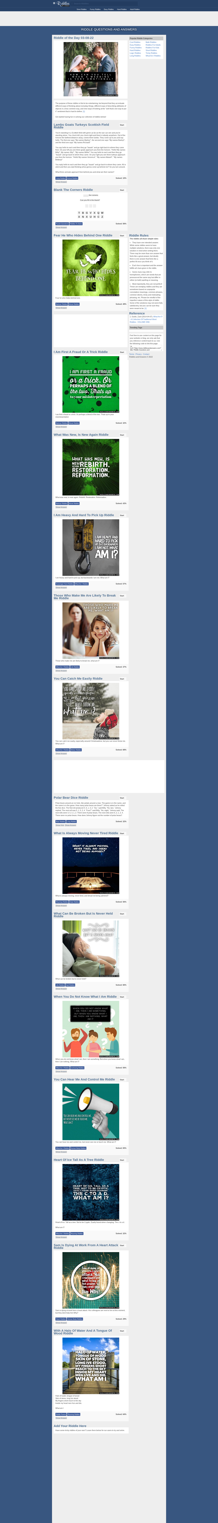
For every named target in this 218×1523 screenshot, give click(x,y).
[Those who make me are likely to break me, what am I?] (90, 659)
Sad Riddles (70, 985)
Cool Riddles (135, 42)
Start (122, 125)
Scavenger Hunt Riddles (64, 584)
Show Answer (61, 182)
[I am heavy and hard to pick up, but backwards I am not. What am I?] (90, 576)
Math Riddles (151, 42)
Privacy (139, 354)
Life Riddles (75, 667)
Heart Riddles (61, 1319)
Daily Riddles (74, 902)
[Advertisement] (109, 19)
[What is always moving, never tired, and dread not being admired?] (90, 894)
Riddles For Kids (152, 48)
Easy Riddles (109, 9)
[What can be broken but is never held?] (90, 977)
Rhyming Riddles (62, 902)
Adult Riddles (135, 9)
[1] (145, 308)
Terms (131, 354)
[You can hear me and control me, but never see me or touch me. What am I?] (90, 1140)
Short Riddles (82, 9)
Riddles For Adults (153, 45)
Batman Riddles (61, 304)
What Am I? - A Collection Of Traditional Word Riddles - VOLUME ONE (146, 319)
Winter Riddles (76, 750)
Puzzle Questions (62, 224)
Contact (146, 354)
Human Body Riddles (78, 1148)
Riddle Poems (61, 1414)
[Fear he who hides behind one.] (90, 296)
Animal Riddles (72, 178)
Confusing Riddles (77, 1068)
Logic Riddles (135, 53)
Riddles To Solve (76, 224)
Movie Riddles (74, 304)
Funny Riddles (95, 9)
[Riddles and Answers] (63, 6)
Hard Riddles (122, 9)
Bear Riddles (60, 821)
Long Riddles (135, 56)
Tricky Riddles (151, 53)
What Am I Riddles (153, 56)
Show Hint (60, 825)
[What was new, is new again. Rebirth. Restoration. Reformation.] (90, 495)
